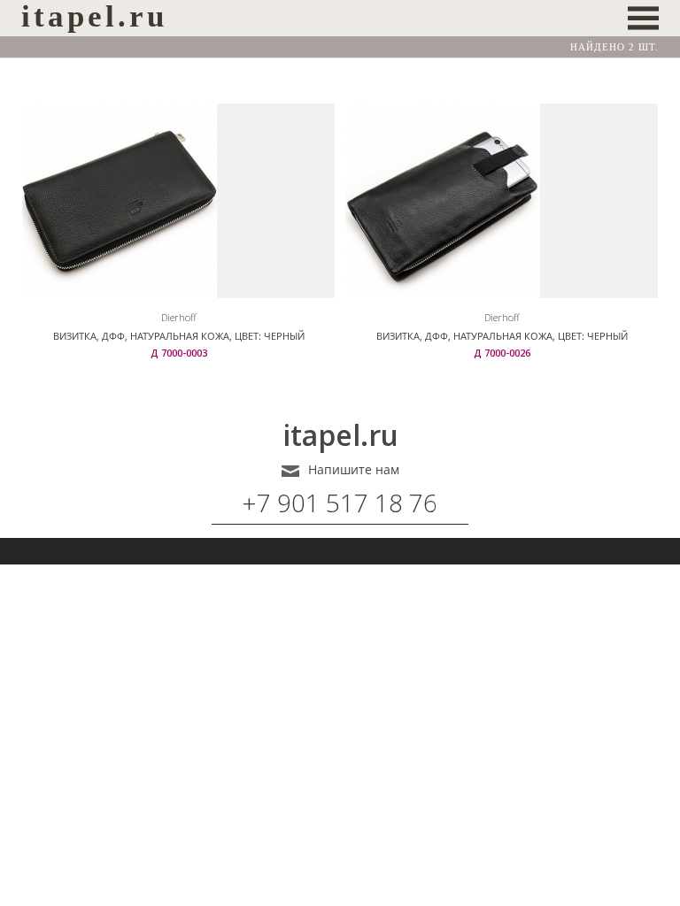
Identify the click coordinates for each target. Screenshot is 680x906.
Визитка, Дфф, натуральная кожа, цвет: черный (179, 335)
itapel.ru (340, 435)
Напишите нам (353, 470)
